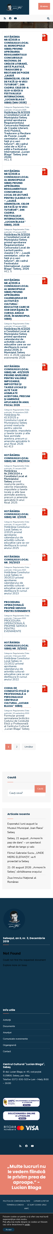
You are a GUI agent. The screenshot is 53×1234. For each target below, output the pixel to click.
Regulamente (18, 107)
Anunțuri (7, 1032)
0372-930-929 (20, 1079)
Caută (40, 788)
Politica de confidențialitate (16, 1201)
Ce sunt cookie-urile (37, 1205)
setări (27, 1224)
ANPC (26, 1208)
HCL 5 (8, 271)
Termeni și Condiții (15, 1205)
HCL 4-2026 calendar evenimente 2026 (17, 356)
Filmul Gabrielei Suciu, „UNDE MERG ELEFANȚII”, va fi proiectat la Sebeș (25, 857)
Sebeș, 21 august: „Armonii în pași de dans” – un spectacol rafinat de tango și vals (25, 842)
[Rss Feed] (4, 18)
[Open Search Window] (48, 18)
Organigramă (9, 1045)
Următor (28, 746)
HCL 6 (8, 159)
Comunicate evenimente (15, 1038)
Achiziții (7, 1020)
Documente (9, 1026)
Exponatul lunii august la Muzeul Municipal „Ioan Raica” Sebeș (25, 828)
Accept (8, 1229)
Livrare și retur (41, 1201)
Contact (7, 1051)
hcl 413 (8, 446)
